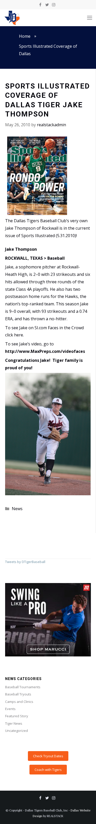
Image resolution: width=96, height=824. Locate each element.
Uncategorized (16, 730)
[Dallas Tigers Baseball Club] (12, 17)
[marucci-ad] (48, 655)
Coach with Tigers (48, 769)
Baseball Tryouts (18, 694)
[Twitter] (47, 5)
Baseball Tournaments (22, 687)
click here (14, 335)
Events (10, 708)
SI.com (41, 328)
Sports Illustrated (38, 235)
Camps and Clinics (19, 701)
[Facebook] (40, 5)
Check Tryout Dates (48, 756)
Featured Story (16, 716)
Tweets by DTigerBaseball (25, 561)
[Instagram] (53, 5)
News (17, 508)
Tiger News (13, 723)
